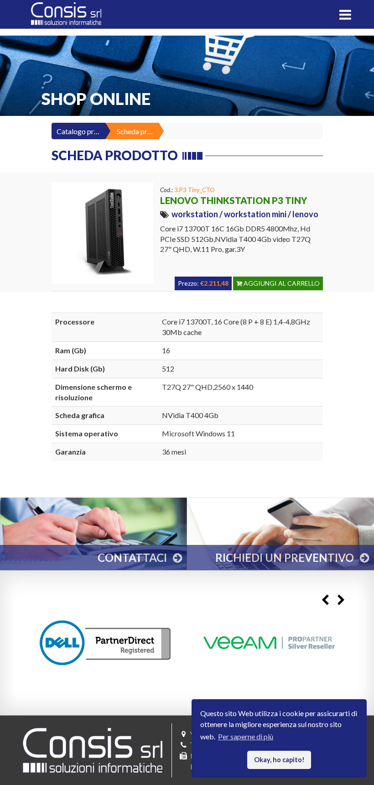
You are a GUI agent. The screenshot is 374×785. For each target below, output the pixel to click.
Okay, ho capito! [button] (279, 760)
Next (341, 600)
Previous (325, 600)
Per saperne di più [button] (245, 736)
